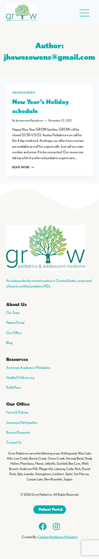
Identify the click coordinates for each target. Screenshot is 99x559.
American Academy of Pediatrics (28, 368)
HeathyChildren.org (20, 377)
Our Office (14, 333)
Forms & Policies (17, 412)
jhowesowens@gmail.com (29, 120)
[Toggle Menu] (84, 13)
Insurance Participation (22, 422)
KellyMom (13, 387)
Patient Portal (15, 323)
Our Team (13, 313)
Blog (9, 343)
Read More (23, 167)
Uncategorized (23, 92)
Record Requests (18, 432)
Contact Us (14, 442)
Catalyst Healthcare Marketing (57, 537)
